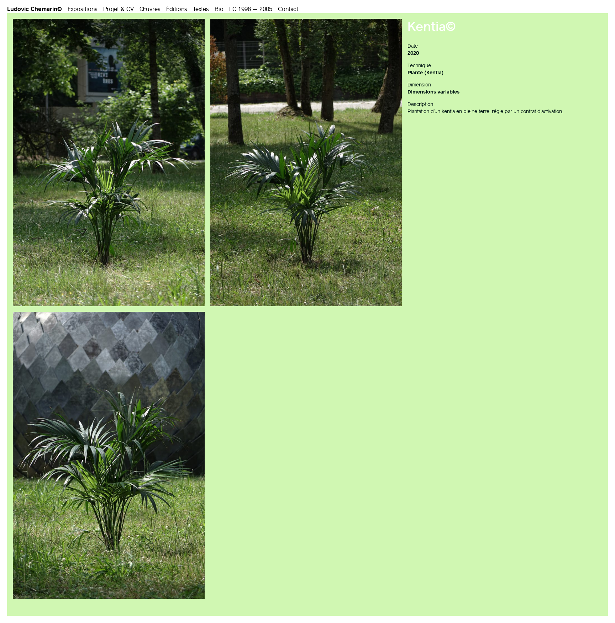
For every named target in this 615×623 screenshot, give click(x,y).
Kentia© (432, 26)
